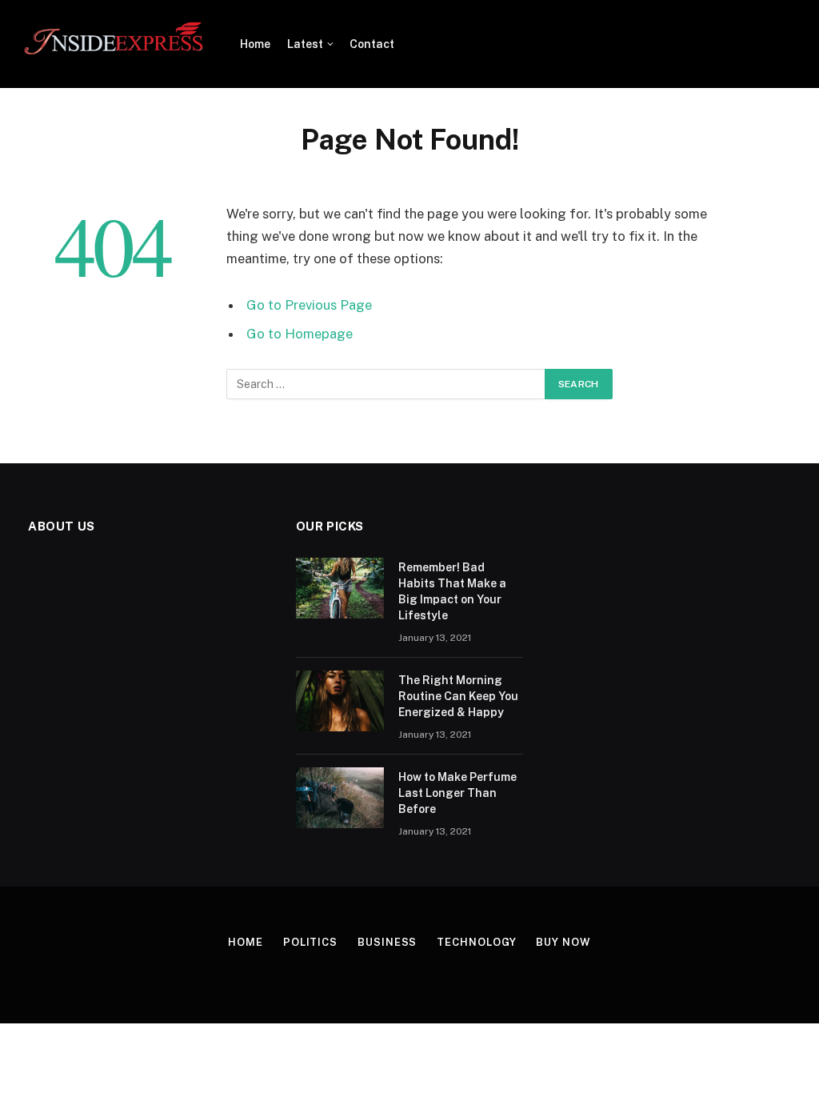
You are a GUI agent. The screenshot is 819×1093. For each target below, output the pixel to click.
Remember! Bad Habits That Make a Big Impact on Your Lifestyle (452, 591)
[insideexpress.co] (114, 44)
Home (255, 44)
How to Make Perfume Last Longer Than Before (457, 793)
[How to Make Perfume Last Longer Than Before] (340, 797)
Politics (310, 942)
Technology (476, 942)
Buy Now (563, 942)
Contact (372, 44)
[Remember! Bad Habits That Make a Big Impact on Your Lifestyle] (340, 588)
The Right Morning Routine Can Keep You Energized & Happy (458, 696)
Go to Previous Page (309, 305)
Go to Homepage (299, 334)
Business (387, 942)
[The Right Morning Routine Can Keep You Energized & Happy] (340, 701)
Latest (305, 44)
